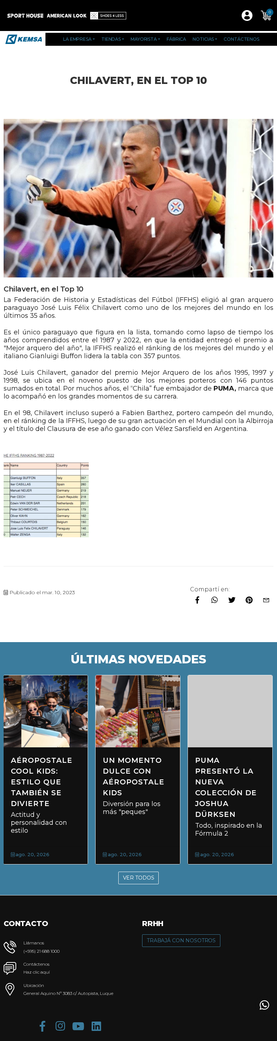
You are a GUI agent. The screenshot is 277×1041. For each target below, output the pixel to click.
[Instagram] (60, 1026)
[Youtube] (78, 1026)
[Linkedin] (96, 1026)
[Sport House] (25, 15)
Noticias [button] (203, 39)
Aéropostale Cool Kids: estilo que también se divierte (41, 782)
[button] (266, 15)
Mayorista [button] (144, 39)
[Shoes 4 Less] (108, 15)
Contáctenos (241, 39)
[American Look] (66, 15)
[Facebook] (42, 1026)
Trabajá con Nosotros (181, 940)
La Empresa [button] (77, 39)
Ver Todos (138, 878)
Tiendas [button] (111, 39)
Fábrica (176, 39)
